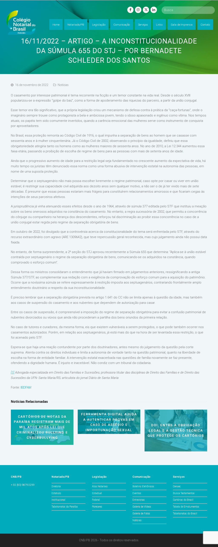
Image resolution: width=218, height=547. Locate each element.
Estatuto (56, 493)
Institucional (58, 499)
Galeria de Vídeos (141, 506)
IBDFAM (26, 387)
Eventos (136, 493)
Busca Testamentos (184, 493)
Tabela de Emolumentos (186, 506)
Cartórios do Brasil (183, 499)
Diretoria (56, 486)
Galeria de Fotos (141, 513)
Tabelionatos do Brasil (185, 513)
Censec (177, 486)
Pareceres (97, 506)
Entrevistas (138, 499)
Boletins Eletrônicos (143, 486)
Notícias (63, 85)
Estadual (97, 493)
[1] (12, 372)
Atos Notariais (100, 486)
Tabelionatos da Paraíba (65, 506)
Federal (96, 499)
